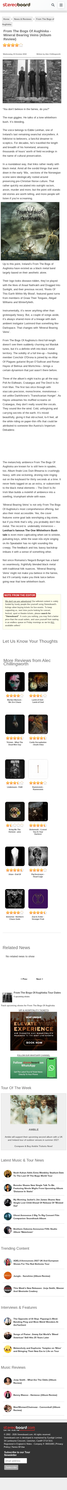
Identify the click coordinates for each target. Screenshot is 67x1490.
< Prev (24, 979)
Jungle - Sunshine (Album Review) (31, 1276)
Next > (39, 979)
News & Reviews (22, 19)
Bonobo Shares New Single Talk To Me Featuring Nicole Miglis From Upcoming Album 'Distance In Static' (38, 1188)
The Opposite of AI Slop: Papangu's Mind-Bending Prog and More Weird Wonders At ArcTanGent (35, 1322)
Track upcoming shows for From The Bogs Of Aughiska (28, 1005)
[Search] (53, 5)
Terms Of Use (18, 1447)
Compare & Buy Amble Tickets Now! (33, 1146)
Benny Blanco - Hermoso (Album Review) (35, 1395)
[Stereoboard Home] (16, 6)
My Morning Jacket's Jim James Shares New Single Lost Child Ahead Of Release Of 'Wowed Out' (38, 1202)
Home (6, 19)
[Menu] (61, 5)
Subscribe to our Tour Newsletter (17, 1453)
